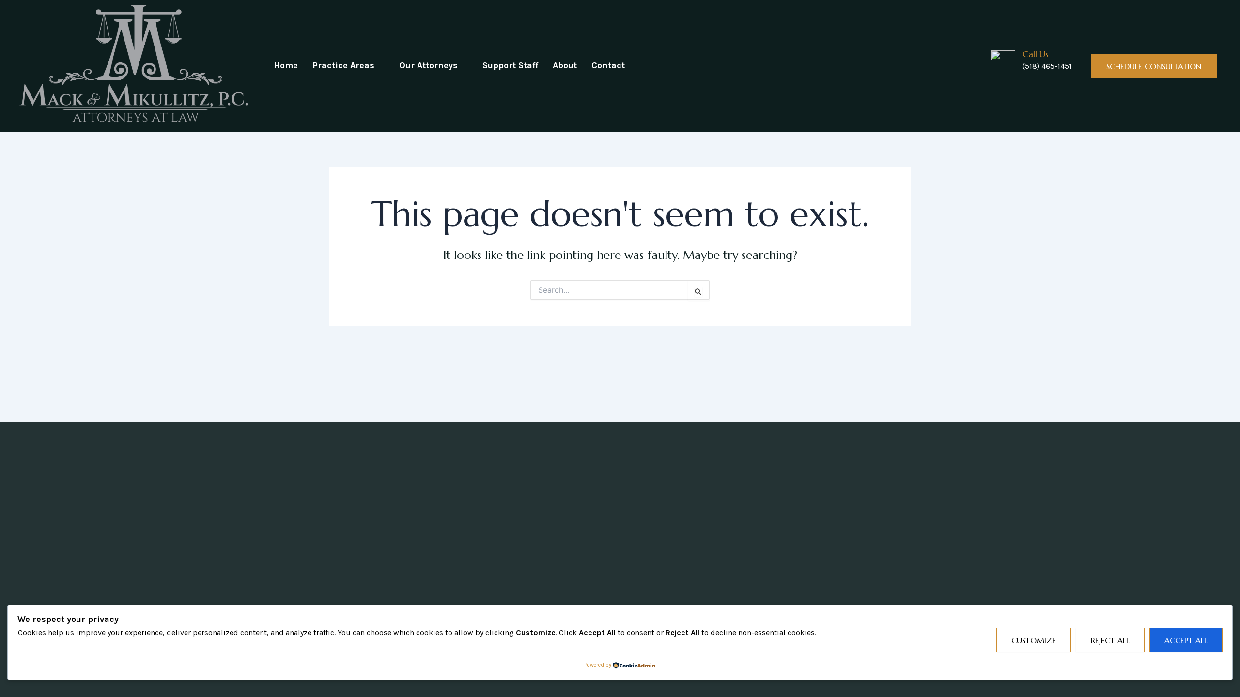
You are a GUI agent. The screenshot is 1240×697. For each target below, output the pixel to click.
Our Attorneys (428, 65)
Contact (608, 65)
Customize (1033, 640)
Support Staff (510, 65)
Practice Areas (343, 65)
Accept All (1186, 640)
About (565, 65)
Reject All (1110, 640)
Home (286, 65)
